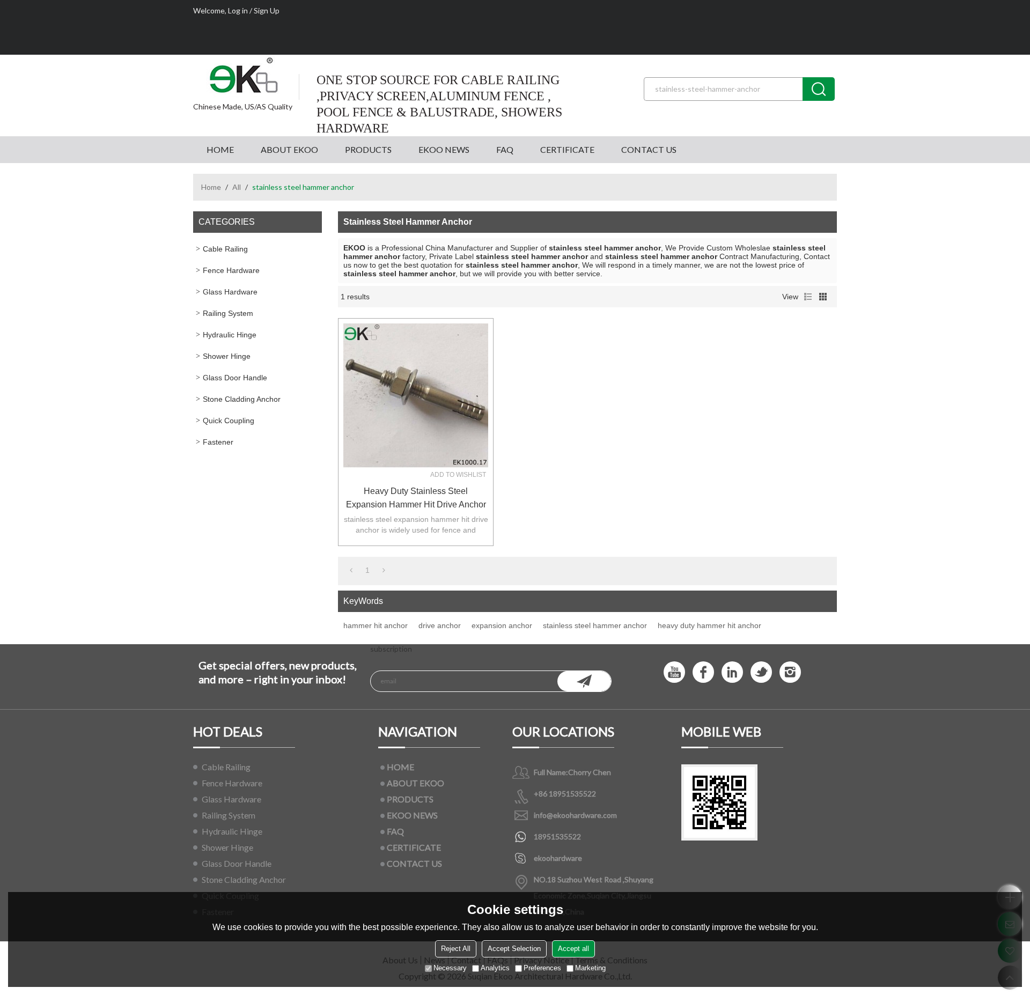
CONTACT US (648, 149)
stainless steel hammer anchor (595, 625)
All (236, 186)
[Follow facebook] (703, 672)
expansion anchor (502, 625)
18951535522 (557, 836)
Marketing (590, 968)
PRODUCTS (368, 149)
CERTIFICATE (567, 149)
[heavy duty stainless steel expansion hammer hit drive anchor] (415, 395)
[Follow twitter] (761, 672)
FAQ (504, 149)
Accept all (573, 949)
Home (211, 186)
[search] (819, 89)
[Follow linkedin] (732, 672)
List (808, 296)
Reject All (455, 949)
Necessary (450, 968)
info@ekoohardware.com (575, 815)
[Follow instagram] (790, 672)
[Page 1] (351, 570)
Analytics (495, 968)
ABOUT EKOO (289, 149)
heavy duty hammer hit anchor (709, 625)
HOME (220, 149)
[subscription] (584, 681)
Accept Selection (514, 949)
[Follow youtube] (674, 672)
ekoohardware (558, 858)
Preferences (542, 968)
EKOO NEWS (443, 149)
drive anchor (439, 625)
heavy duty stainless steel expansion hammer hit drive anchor (416, 498)
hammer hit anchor (375, 625)
